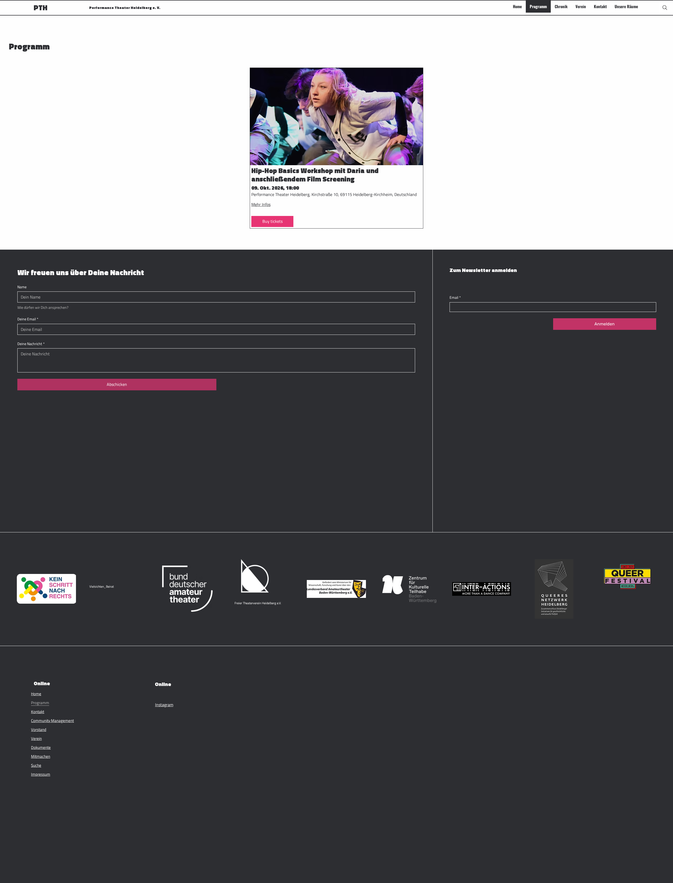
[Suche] (664, 7)
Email (455, 297)
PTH (40, 7)
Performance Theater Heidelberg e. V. (124, 7)
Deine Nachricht (31, 343)
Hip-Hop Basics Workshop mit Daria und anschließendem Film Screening (315, 174)
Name (22, 287)
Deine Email (27, 319)
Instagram (164, 705)
